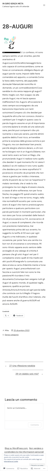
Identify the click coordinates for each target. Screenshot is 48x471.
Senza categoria (12, 334)
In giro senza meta (12, 3)
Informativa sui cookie (11, 461)
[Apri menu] (44, 5)
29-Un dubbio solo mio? (27, 373)
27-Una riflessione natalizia (22, 365)
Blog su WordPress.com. (16, 448)
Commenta (35, 425)
